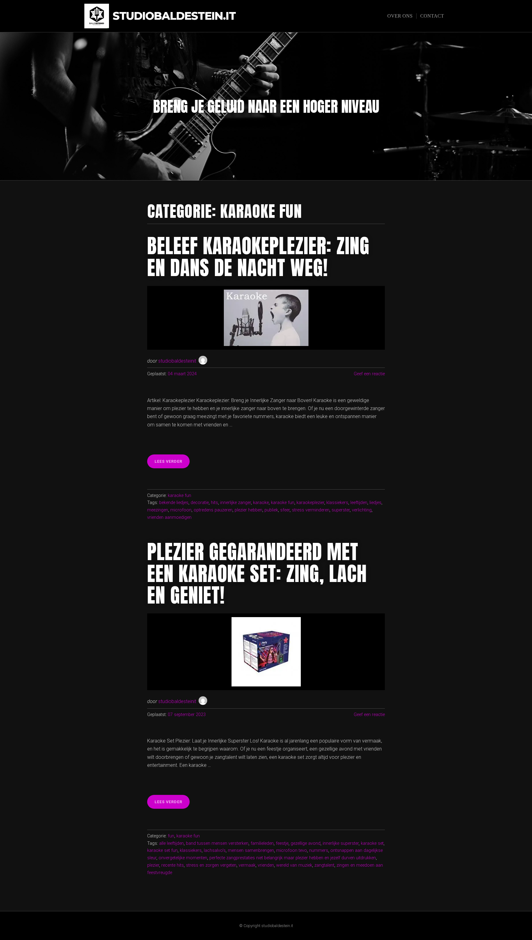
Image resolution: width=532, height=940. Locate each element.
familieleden (262, 843)
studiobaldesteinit (177, 361)
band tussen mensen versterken (217, 843)
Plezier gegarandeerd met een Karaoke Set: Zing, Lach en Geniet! (257, 573)
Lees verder (172, 463)
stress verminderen (310, 510)
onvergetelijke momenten (183, 858)
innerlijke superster (341, 843)
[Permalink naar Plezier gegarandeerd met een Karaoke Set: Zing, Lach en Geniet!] (266, 651)
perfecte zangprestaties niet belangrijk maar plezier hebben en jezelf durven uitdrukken (292, 858)
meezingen (157, 510)
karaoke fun (179, 495)
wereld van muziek (294, 865)
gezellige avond (305, 843)
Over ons (400, 15)
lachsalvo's (215, 850)
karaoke (261, 502)
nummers (318, 850)
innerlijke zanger (235, 502)
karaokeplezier (310, 502)
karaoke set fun (162, 850)
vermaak (247, 865)
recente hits (172, 865)
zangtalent (324, 865)
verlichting (362, 510)
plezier (153, 865)
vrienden (266, 865)
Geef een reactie (369, 373)
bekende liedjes (173, 502)
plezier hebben (248, 510)
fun (171, 836)
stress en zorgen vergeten (211, 865)
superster (341, 510)
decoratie (200, 502)
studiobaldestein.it (174, 16)
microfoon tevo (291, 850)
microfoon (180, 510)
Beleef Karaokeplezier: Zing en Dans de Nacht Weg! (258, 256)
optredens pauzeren (213, 510)
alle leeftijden (171, 843)
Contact (432, 15)
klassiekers (337, 502)
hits (214, 502)
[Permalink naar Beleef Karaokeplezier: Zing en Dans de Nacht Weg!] (266, 318)
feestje (282, 843)
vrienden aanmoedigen (169, 517)
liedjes (375, 502)
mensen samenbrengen (251, 850)
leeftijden (358, 502)
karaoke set (372, 843)
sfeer (285, 510)
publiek (271, 510)
